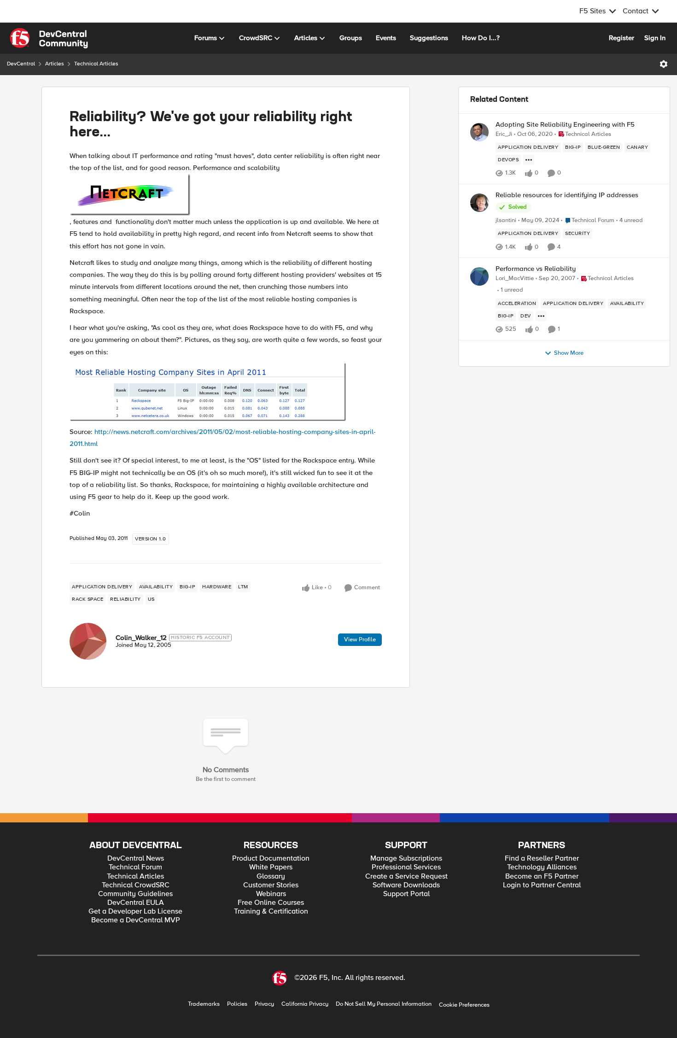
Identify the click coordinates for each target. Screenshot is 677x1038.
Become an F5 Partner (541, 876)
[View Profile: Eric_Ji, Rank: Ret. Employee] (479, 132)
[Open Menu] (663, 64)
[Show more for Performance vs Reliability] (541, 316)
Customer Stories (270, 885)
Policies (237, 1004)
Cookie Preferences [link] (464, 1005)
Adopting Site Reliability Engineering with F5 (565, 125)
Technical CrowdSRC (135, 885)
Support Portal (406, 894)
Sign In (654, 38)
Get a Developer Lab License (135, 911)
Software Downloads (406, 885)
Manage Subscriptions (406, 858)
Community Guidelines (135, 894)
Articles (54, 63)
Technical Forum (135, 867)
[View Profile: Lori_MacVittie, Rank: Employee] (479, 276)
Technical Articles (96, 63)
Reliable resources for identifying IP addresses (567, 195)
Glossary (271, 876)
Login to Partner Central (542, 885)
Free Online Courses (271, 902)
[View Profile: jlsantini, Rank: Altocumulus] (479, 203)
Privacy (264, 1004)
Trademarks (204, 1004)
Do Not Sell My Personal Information (384, 1004)
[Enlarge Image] (226, 195)
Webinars (271, 894)
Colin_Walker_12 (141, 637)
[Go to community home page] (49, 38)
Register (621, 38)
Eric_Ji (504, 134)
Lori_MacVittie (515, 278)
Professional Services (406, 867)
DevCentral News (135, 858)
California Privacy (304, 1004)
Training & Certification (271, 911)
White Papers (270, 867)
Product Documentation (270, 858)
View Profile (360, 639)
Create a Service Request (406, 876)
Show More (569, 353)
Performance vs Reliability (536, 269)
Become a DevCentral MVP (135, 920)
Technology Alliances (542, 867)
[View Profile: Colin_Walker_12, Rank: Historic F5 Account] (88, 641)
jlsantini (506, 220)
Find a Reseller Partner (542, 858)
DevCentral (21, 63)
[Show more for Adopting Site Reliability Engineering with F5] (528, 160)
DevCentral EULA (135, 902)
